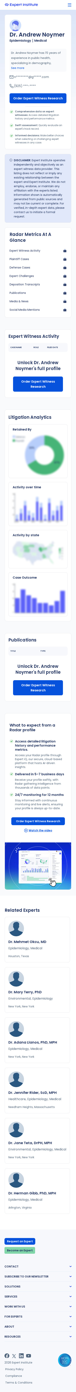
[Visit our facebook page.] (6, 1355)
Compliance (13, 1376)
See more (17, 68)
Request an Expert (20, 1241)
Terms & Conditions (18, 1382)
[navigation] (69, 5)
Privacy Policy (14, 1369)
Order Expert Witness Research (38, 98)
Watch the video (40, 830)
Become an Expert (20, 1250)
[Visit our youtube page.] (28, 1355)
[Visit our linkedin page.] (21, 1355)
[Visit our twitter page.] (14, 1355)
